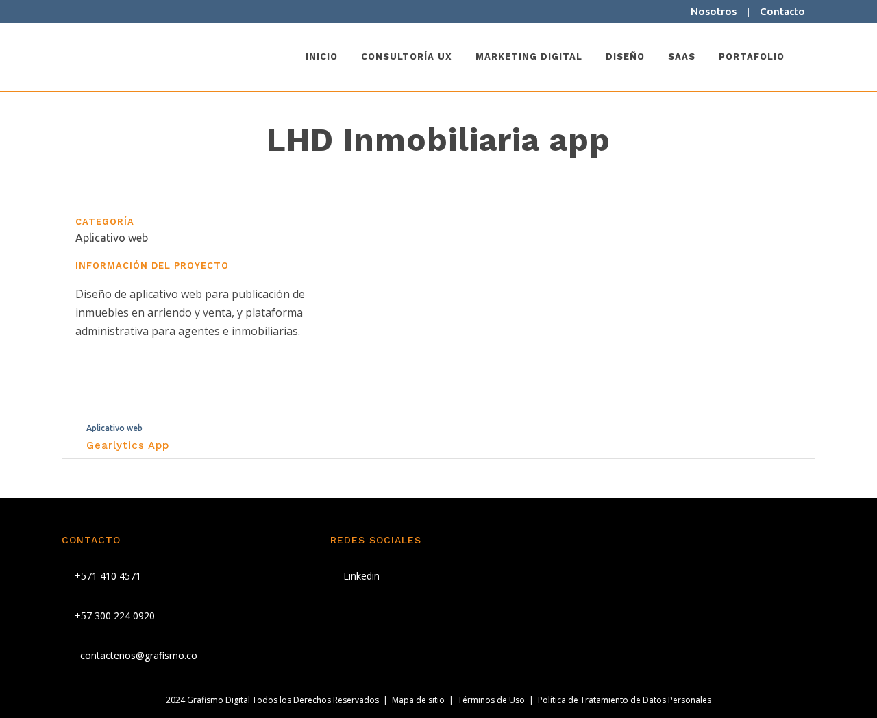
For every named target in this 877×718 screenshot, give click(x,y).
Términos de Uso (491, 700)
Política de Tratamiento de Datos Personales (624, 700)
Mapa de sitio (418, 700)
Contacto (782, 11)
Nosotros (714, 11)
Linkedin (360, 575)
